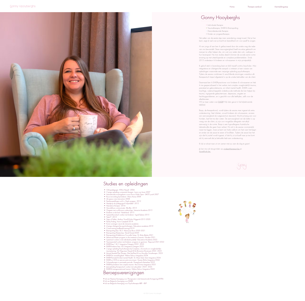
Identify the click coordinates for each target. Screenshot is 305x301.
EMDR (220, 102)
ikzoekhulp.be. (205, 151)
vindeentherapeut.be (231, 148)
